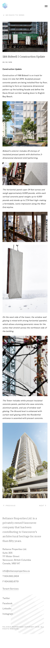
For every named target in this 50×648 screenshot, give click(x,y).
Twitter (6, 598)
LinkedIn (6, 608)
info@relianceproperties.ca (16, 571)
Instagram (7, 613)
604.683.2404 (11, 576)
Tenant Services (10, 588)
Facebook (7, 603)
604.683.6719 (11, 581)
